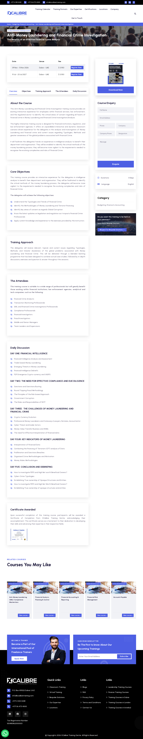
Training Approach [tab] (43, 91)
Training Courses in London (119, 702)
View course (23, 615)
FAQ (84, 692)
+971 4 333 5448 (16, 2)
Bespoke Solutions (57, 697)
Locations (103, 9)
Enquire (115, 164)
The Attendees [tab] (62, 91)
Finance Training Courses (118, 692)
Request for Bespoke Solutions (111, 230)
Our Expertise (76, 9)
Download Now (116, 90)
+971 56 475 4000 (34, 2)
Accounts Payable (120, 597)
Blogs (85, 687)
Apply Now (19, 658)
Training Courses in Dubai (118, 697)
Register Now (76, 68)
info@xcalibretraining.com (55, 2)
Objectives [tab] (26, 91)
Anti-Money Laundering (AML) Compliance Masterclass (18, 599)
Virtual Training (55, 692)
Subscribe (124, 656)
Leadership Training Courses (120, 687)
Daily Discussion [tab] (79, 91)
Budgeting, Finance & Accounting (111, 205)
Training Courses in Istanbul (119, 708)
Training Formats (60, 9)
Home (9, 24)
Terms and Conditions (92, 702)
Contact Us (87, 708)
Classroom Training (57, 687)
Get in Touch (77, 18)
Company (114, 9)
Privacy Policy (88, 697)
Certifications (90, 9)
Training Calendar (42, 9)
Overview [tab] (13, 91)
